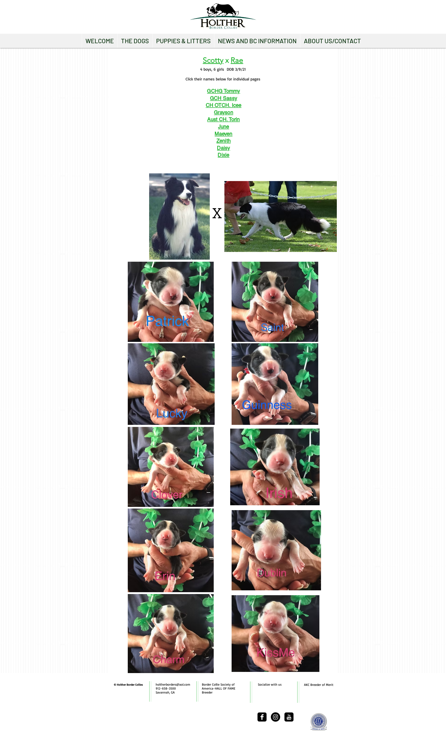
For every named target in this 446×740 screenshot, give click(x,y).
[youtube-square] (289, 717)
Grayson (223, 112)
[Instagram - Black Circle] (275, 717)
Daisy (223, 148)
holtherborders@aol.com (173, 684)
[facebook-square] (262, 717)
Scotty (213, 60)
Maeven (223, 134)
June (223, 126)
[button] (134, 41)
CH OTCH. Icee (224, 105)
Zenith (223, 141)
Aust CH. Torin (223, 119)
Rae (237, 60)
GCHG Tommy (223, 91)
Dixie (223, 155)
